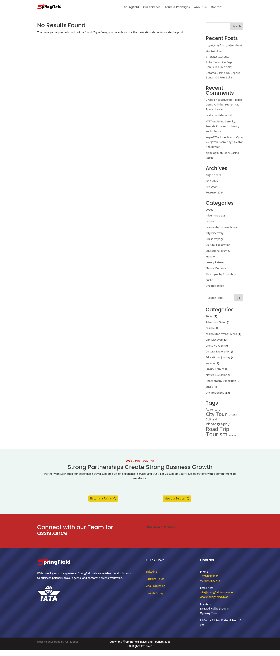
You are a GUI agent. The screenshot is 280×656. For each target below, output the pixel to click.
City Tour (216, 414)
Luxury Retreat (215, 262)
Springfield (131, 7)
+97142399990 (209, 576)
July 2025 (211, 186)
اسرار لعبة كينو (214, 51)
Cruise (233, 415)
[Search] (238, 297)
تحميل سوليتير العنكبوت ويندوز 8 (224, 45)
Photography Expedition (221, 274)
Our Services (151, 7)
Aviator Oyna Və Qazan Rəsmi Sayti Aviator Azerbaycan (224, 142)
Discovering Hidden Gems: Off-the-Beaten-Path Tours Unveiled (224, 104)
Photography (218, 424)
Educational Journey (218, 250)
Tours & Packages (177, 7)
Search (236, 26)
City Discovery (214, 233)
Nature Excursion (216, 268)
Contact (216, 7)
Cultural (211, 419)
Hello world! (225, 115)
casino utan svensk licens (221, 227)
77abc (209, 99)
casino (210, 221)
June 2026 (212, 181)
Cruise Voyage (215, 239)
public (209, 280)
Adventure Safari (216, 215)
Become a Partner (101, 498)
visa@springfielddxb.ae (214, 597)
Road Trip (217, 429)
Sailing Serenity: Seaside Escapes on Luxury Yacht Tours (222, 126)
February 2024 (214, 192)
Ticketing (151, 571)
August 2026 (214, 175)
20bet (209, 209)
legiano (210, 256)
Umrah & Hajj (154, 593)
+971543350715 (210, 580)
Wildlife (232, 435)
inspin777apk (214, 137)
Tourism (216, 434)
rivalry (209, 115)
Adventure (213, 409)
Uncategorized (215, 286)
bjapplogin (212, 153)
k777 (209, 121)
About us (200, 7)
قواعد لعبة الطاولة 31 (218, 56)
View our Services (175, 498)
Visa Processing (155, 586)
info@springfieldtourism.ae (217, 592)
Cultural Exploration (218, 245)
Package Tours (155, 579)
